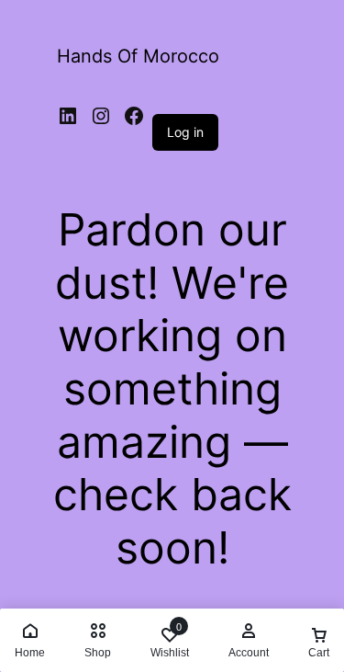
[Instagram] (101, 116)
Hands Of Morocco (138, 56)
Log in (185, 132)
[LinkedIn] (68, 116)
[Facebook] (134, 116)
